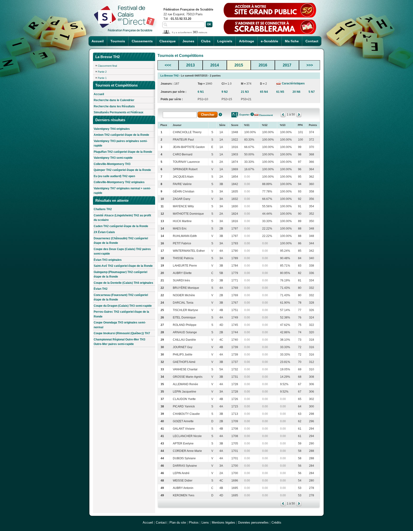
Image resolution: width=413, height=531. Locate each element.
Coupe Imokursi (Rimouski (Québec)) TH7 (122, 333)
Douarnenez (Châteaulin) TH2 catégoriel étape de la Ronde (121, 241)
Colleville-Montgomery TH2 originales (119, 182)
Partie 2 (102, 71)
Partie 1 (102, 78)
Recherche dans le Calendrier (114, 100)
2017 (287, 65)
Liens (205, 522)
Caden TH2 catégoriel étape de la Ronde (121, 226)
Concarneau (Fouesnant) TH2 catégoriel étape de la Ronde (121, 297)
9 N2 (225, 91)
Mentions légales (223, 522)
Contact (311, 41)
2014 (214, 65)
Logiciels (224, 41)
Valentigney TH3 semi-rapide (113, 157)
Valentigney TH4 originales (112, 129)
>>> (309, 65)
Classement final (107, 65)
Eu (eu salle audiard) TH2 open (114, 176)
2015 (238, 65)
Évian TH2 (101, 288)
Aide (220, 114)
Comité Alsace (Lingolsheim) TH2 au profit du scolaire (122, 218)
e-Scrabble (269, 41)
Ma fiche (292, 41)
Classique (167, 41)
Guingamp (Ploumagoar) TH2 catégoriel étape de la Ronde (120, 274)
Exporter (244, 114)
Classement (266, 115)
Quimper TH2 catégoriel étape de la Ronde (122, 170)
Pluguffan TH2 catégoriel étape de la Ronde (123, 151)
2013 (190, 65)
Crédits (276, 522)
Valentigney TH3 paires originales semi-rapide (120, 143)
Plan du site (177, 522)
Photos (194, 522)
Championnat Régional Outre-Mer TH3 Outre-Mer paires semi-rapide (119, 342)
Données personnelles (253, 522)
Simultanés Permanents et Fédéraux (118, 112)
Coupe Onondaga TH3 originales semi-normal (120, 325)
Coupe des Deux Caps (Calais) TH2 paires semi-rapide (122, 251)
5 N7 (312, 91)
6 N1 (201, 91)
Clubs (206, 41)
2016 (263, 65)
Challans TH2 (103, 209)
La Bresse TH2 (169, 75)
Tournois (117, 41)
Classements (142, 41)
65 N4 (264, 91)
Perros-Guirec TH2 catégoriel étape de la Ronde (121, 314)
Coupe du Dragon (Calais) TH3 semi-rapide (123, 305)
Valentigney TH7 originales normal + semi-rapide (122, 191)
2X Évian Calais (104, 232)
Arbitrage (246, 41)
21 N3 (245, 91)
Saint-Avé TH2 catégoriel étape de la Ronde (123, 266)
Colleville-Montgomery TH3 (112, 164)
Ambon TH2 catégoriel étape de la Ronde (121, 135)
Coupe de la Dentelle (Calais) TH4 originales (123, 283)
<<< (168, 65)
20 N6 (296, 91)
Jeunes (188, 41)
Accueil (98, 41)
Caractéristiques (293, 83)
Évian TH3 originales (108, 260)
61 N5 (280, 91)
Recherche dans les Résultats (114, 106)
